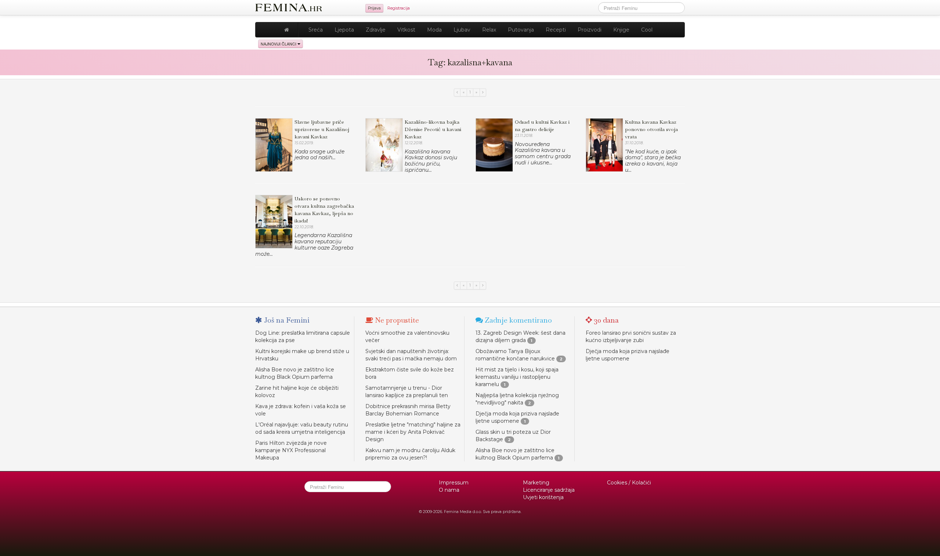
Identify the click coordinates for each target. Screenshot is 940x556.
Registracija (398, 8)
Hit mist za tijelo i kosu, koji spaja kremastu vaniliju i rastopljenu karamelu (517, 377)
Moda (434, 29)
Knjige (621, 29)
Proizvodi (589, 29)
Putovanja (521, 29)
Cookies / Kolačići (629, 482)
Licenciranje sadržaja (549, 490)
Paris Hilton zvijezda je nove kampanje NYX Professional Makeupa (291, 450)
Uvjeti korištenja (543, 497)
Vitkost (406, 29)
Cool (646, 29)
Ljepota (344, 29)
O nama (449, 490)
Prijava (374, 8)
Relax (489, 29)
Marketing (536, 482)
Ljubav (461, 29)
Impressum (454, 482)
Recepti (556, 29)
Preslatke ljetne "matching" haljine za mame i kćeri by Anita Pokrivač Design (412, 432)
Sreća (315, 29)
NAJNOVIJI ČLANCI (279, 44)
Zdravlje (376, 29)
